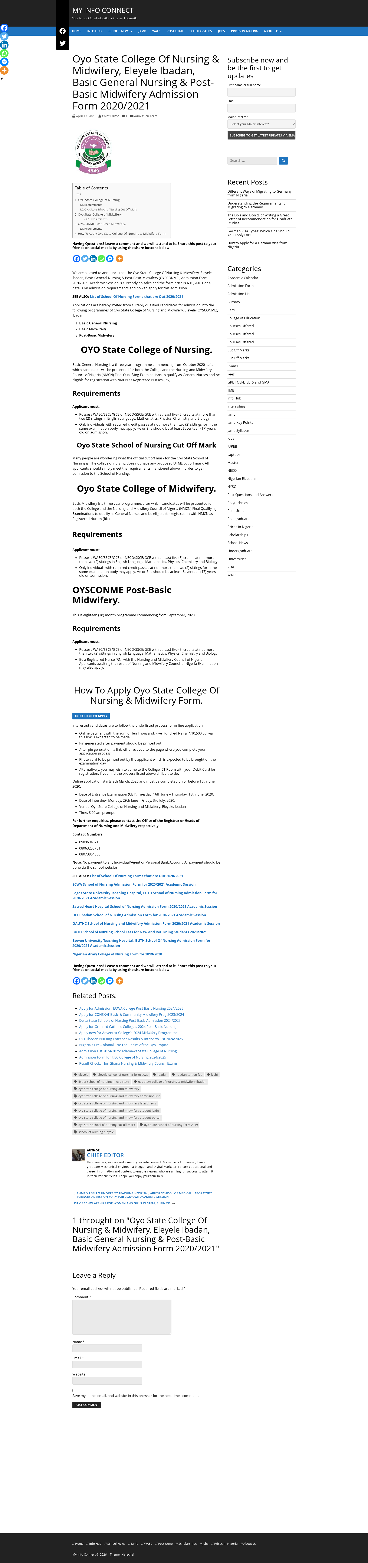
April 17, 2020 (85, 116)
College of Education (243, 318)
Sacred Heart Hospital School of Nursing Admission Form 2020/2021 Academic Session (144, 906)
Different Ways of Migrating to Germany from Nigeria (259, 193)
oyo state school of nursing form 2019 (171, 1125)
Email (78, 1358)
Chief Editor (110, 116)
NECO (232, 470)
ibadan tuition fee (189, 1075)
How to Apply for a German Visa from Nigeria (257, 245)
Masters (233, 462)
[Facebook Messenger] (110, 256)
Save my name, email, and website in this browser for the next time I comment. (135, 1395)
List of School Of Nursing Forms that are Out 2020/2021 (136, 296)
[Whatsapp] (101, 256)
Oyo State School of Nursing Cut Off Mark (110, 209)
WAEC (156, 31)
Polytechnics (237, 502)
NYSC (231, 486)
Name (78, 1342)
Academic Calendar (242, 278)
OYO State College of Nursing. (99, 200)
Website (78, 1374)
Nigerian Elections (241, 478)
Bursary (233, 302)
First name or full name (244, 85)
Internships (236, 406)
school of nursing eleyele (96, 1132)
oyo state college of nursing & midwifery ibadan (172, 1082)
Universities (236, 559)
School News (118, 31)
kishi (214, 1075)
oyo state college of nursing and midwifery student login (118, 1110)
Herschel (127, 1554)
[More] (119, 256)
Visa (230, 567)
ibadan (163, 1075)
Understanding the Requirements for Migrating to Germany (257, 205)
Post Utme (175, 31)
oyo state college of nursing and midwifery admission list (119, 1096)
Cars (231, 310)
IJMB (230, 390)
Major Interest (237, 117)
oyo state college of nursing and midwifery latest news (117, 1103)
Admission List (239, 293)
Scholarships (201, 31)
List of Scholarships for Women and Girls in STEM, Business (121, 1203)
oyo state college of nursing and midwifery (108, 1089)
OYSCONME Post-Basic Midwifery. (102, 224)
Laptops (233, 454)
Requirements (93, 205)
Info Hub (94, 31)
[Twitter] (62, 43)
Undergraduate (239, 550)
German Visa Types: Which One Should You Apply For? (258, 233)
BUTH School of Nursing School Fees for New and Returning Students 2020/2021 (139, 932)
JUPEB (232, 446)
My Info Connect (103, 10)
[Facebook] (62, 31)
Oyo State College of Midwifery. (100, 214)
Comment (81, 1297)
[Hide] (1, 78)
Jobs (221, 31)
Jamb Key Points (240, 422)
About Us (271, 31)
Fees (231, 374)
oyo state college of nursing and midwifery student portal (119, 1117)
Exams (232, 366)
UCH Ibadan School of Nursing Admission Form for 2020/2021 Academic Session (139, 915)
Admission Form (145, 116)
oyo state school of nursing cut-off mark (106, 1125)
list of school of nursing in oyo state (103, 1082)
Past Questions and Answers (250, 494)
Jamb (142, 31)
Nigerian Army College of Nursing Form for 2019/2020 (117, 954)
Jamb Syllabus (238, 430)
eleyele (83, 1075)
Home (76, 31)
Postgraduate (238, 518)
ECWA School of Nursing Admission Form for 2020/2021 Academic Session (134, 884)
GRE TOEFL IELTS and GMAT (249, 382)
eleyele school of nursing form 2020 (123, 1075)
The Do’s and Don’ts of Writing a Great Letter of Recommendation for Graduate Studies (259, 219)
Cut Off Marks (238, 350)
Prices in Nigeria (244, 31)
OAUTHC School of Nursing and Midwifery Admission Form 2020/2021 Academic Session (146, 923)
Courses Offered (240, 326)
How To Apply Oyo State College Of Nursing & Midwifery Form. (122, 234)
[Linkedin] (93, 256)
